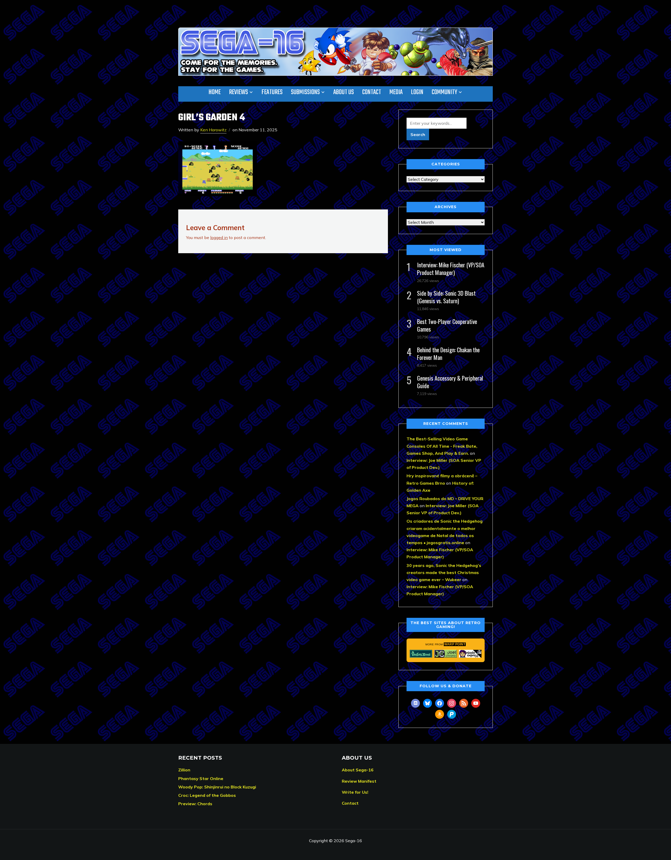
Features (272, 92)
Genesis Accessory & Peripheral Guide (450, 382)
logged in (219, 237)
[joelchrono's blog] (445, 654)
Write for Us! (355, 792)
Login (417, 92)
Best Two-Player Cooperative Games (447, 325)
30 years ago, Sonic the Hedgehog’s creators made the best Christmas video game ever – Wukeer (444, 572)
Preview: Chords (195, 803)
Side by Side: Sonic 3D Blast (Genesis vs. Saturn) (446, 297)
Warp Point (454, 644)
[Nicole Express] (470, 654)
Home (215, 92)
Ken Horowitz (213, 129)
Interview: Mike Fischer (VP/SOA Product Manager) (450, 269)
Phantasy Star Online (200, 778)
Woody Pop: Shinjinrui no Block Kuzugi (217, 786)
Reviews (238, 92)
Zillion (184, 769)
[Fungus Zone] (421, 654)
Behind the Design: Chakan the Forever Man (448, 353)
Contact (371, 92)
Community (444, 92)
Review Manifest (359, 781)
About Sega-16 (358, 769)
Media (396, 92)
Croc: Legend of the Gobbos (207, 795)
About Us (343, 92)
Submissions (305, 92)
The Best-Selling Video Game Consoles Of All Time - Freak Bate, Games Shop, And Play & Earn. (442, 446)
